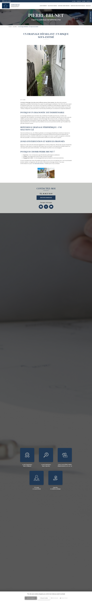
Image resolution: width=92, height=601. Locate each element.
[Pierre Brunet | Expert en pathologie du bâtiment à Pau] (6, 5)
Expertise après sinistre (64, 5)
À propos (79, 1)
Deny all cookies (44, 598)
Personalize (55, 598)
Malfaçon (88, 5)
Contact (88, 1)
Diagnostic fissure (52, 5)
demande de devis (39, 163)
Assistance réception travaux (78, 5)
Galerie (83, 1)
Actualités (15, 26)
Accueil (74, 1)
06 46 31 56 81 (7, 1)
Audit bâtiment (43, 5)
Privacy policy (64, 598)
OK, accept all (31, 598)
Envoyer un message (46, 197)
